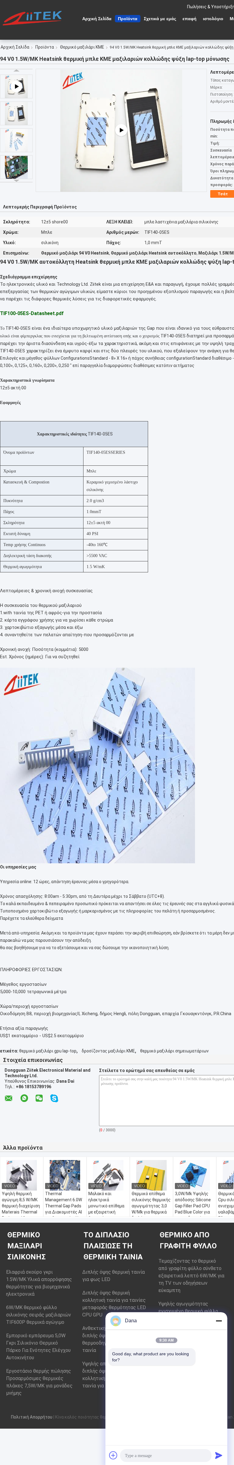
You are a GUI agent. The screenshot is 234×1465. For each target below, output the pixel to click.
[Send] (219, 1455)
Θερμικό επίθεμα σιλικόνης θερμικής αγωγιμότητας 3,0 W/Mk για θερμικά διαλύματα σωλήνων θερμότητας (151, 1212)
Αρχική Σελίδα (97, 18)
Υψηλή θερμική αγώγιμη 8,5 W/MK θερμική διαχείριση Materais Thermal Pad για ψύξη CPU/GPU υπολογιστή (21, 1212)
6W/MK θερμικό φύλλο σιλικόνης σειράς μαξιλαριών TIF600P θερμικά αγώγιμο (38, 1315)
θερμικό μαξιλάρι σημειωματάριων (174, 1050)
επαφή (190, 18)
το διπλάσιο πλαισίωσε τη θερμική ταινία (113, 1246)
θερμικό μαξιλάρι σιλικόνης (26, 1246)
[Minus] (218, 1320)
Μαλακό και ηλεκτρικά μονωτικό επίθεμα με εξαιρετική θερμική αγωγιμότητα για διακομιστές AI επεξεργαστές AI (106, 1215)
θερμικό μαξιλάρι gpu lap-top (47, 1050)
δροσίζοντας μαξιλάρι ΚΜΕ (108, 1050)
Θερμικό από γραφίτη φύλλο (188, 1240)
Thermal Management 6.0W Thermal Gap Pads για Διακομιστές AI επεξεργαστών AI (63, 1206)
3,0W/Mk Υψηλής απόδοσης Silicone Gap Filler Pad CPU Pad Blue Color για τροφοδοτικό (193, 1206)
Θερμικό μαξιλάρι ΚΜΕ (82, 47)
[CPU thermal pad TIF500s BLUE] (121, 130)
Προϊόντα (127, 18)
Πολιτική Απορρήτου (31, 1417)
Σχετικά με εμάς (160, 18)
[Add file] (113, 1455)
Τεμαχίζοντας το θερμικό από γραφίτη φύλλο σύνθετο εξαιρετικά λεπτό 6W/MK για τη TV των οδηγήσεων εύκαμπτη (191, 1275)
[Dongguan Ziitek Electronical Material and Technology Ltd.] (33, 18)
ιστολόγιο (213, 18)
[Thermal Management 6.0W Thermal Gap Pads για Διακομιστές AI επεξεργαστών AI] (65, 1175)
